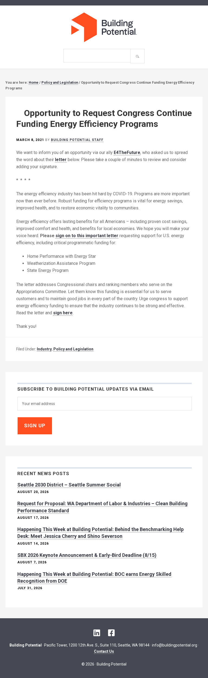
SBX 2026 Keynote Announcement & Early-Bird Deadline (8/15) (87, 555)
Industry (44, 349)
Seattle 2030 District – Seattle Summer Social (69, 485)
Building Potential (104, 27)
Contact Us (104, 651)
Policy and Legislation (73, 349)
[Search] (137, 56)
